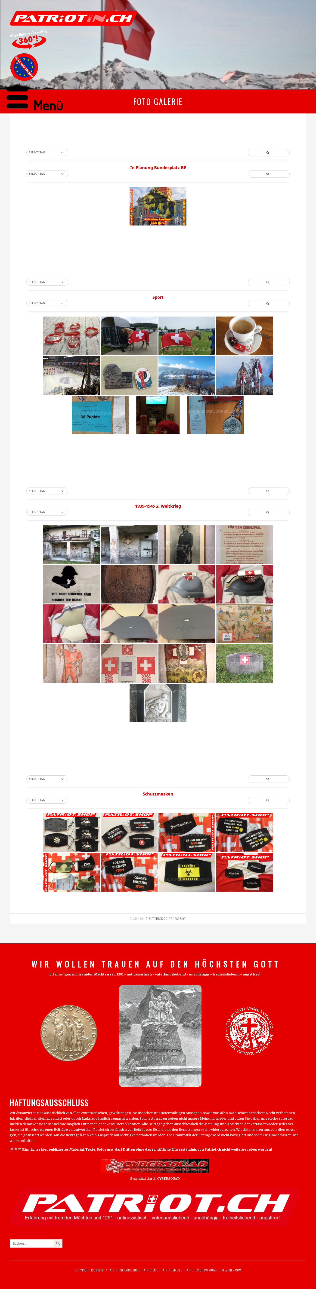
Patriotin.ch (133, 1270)
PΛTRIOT (179, 918)
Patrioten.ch (151, 1270)
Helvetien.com (230, 1270)
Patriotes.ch (194, 1270)
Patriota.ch (211, 1270)
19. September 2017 (157, 918)
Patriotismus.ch (173, 1270)
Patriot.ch (115, 1270)
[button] (47, 152)
